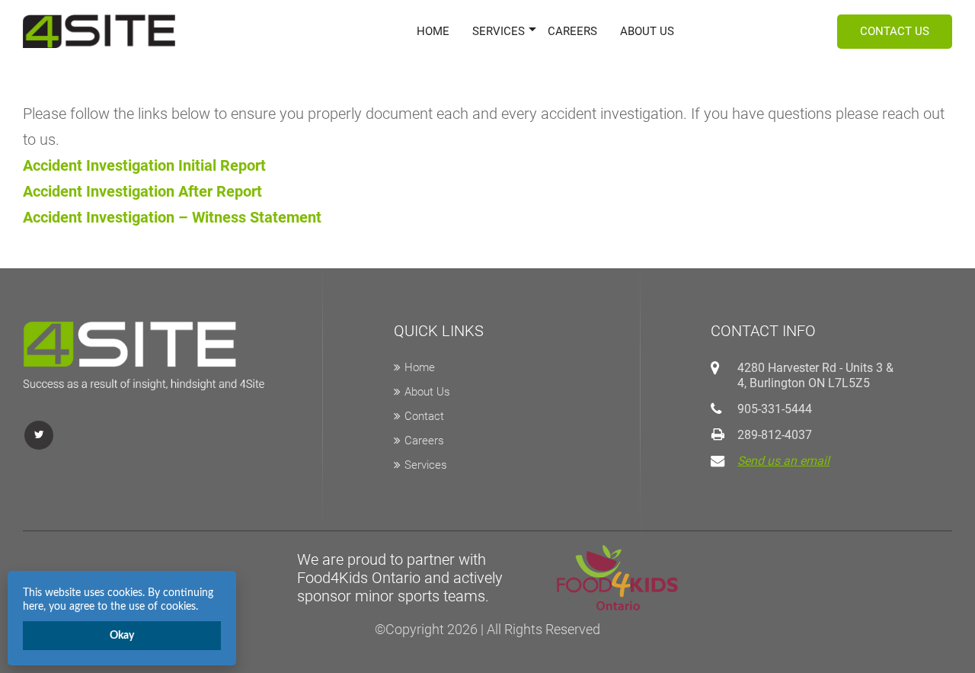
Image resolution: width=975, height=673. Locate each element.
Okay (122, 635)
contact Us (894, 31)
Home (433, 31)
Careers (572, 31)
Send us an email (783, 460)
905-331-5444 (774, 409)
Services (498, 31)
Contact (424, 416)
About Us (647, 31)
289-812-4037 (774, 435)
